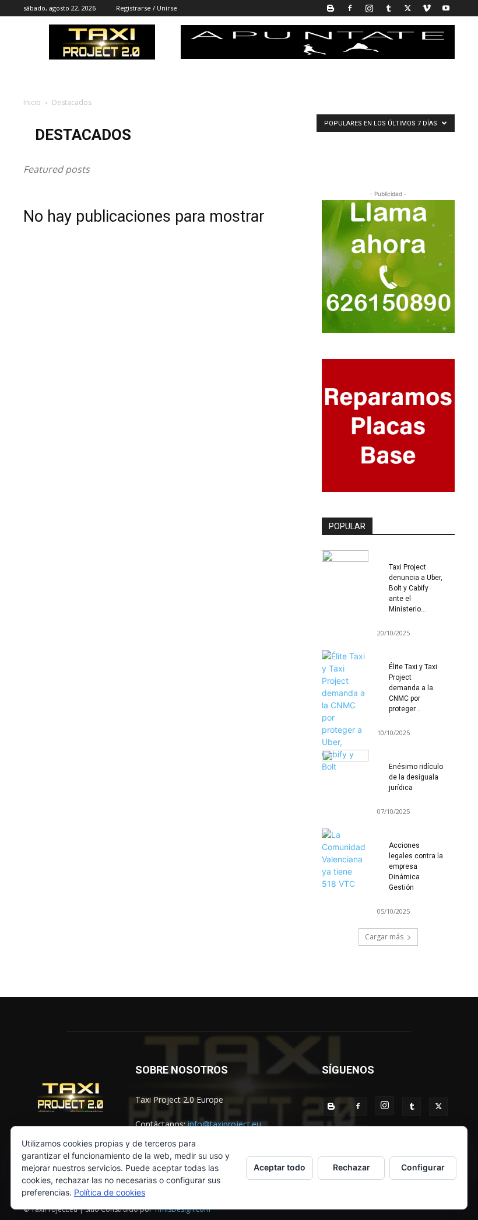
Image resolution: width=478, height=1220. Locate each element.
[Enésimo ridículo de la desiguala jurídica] (345, 766)
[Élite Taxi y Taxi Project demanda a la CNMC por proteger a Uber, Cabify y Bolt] (345, 711)
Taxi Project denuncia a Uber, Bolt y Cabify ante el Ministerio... (415, 588)
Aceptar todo (279, 1167)
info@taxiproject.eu (224, 1124)
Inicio (32, 102)
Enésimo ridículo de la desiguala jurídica (416, 777)
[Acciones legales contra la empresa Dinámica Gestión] (345, 859)
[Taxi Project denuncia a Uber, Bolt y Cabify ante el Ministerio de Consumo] (345, 566)
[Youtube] (446, 8)
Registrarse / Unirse (146, 8)
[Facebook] (349, 8)
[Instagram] (369, 8)
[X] (407, 8)
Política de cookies (109, 1192)
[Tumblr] (388, 8)
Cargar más (384, 937)
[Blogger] (330, 8)
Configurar (423, 1167)
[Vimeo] (426, 8)
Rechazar (351, 1167)
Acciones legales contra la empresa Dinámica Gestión (416, 866)
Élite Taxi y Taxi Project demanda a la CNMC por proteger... (413, 688)
